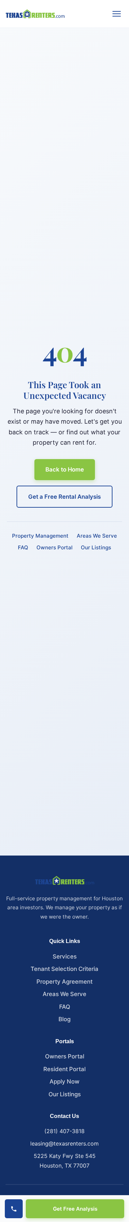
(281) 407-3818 (64, 1131)
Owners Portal (54, 547)
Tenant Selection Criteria (64, 968)
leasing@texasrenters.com (64, 1143)
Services (65, 956)
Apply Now (64, 1081)
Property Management (40, 535)
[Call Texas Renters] (14, 1208)
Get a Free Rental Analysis (64, 496)
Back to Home (64, 469)
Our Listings (96, 547)
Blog (64, 1019)
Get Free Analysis (75, 1208)
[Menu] (116, 14)
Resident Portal (64, 1069)
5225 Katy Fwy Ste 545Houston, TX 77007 (65, 1160)
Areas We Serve (97, 535)
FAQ (23, 547)
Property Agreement (64, 981)
